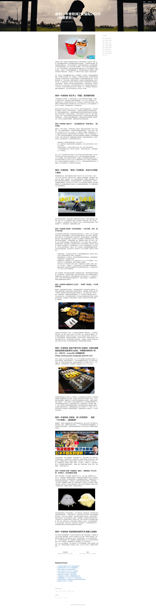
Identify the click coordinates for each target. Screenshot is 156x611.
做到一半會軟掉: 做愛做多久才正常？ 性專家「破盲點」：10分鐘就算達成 (108, 45)
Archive (150, 1)
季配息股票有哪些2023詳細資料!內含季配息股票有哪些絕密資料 (72, 579)
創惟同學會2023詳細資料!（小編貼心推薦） (67, 574)
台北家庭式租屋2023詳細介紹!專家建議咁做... (68, 572)
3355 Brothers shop (6, 1)
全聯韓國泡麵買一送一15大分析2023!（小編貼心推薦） (70, 577)
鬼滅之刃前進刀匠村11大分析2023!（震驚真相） (68, 571)
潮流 (56, 591)
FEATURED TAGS (58, 588)
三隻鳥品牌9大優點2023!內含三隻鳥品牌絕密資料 (68, 566)
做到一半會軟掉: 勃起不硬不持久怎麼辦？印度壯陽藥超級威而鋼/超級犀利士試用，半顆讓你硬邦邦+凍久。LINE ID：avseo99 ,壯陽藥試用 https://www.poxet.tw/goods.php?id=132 (107, 47)
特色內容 (64, 591)
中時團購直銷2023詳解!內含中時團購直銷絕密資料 (69, 576)
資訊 (60, 591)
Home (144, 1)
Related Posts (105, 54)
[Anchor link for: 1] (54, 95)
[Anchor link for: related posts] (54, 562)
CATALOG (105, 35)
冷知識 (69, 591)
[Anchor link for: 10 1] (54, 419)
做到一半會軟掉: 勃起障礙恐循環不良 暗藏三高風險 (107, 53)
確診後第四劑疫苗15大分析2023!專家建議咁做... (68, 567)
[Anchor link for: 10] (54, 286)
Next (88, 553)
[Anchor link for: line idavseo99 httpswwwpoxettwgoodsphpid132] (54, 355)
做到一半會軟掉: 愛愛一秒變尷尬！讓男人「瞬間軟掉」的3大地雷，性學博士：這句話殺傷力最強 (108, 51)
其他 (72, 591)
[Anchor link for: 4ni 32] (54, 126)
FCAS (56, 597)
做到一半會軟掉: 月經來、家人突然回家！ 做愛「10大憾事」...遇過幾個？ (107, 49)
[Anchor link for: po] (54, 172)
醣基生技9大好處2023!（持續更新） (66, 581)
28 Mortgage (60, 597)
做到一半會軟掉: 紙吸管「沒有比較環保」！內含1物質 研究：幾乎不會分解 (108, 43)
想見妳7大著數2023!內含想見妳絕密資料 (66, 569)
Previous (65, 553)
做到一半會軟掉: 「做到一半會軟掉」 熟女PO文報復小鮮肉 (107, 42)
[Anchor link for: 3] (54, 473)
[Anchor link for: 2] (54, 531)
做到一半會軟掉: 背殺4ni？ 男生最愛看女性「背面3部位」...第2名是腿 (108, 40)
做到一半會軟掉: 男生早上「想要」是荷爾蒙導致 (107, 38)
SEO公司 (66, 597)
